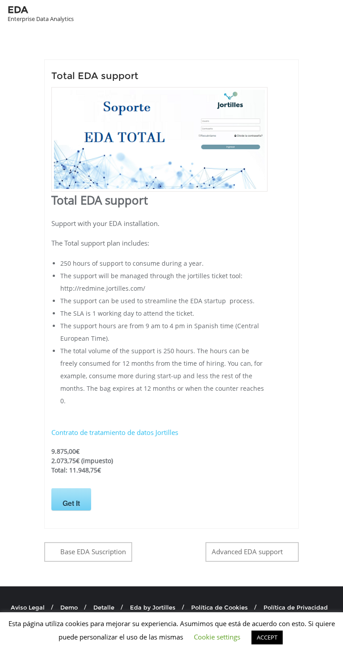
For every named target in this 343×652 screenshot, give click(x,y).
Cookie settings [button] (217, 636)
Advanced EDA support (247, 551)
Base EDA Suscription (93, 551)
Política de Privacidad (296, 607)
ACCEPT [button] (267, 637)
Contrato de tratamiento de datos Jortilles (114, 432)
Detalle (103, 607)
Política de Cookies (219, 607)
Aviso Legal (28, 607)
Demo (69, 607)
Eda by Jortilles (153, 607)
